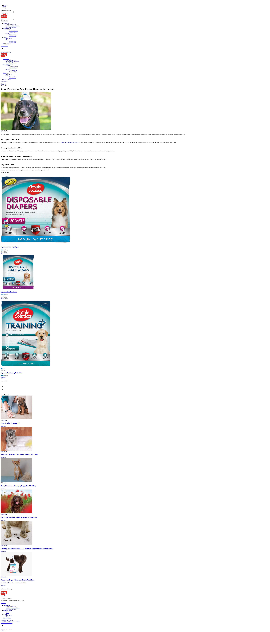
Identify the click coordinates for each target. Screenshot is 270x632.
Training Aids (9, 38)
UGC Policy (10, 620)
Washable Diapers (13, 32)
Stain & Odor (6, 23)
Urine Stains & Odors (11, 24)
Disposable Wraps (13, 34)
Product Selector (4, 46)
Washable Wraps (12, 36)
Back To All (3, 84)
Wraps (7, 33)
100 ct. (3, 370)
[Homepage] (4, 18)
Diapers (8, 29)
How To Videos (6, 43)
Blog (10, 52)
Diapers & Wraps (7, 28)
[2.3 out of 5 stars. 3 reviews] (135, 375)
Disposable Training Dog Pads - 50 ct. (11, 373)
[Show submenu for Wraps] (9, 69)
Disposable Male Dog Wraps (9, 292)
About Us (10, 623)
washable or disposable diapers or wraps (69, 142)
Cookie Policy (4, 621)
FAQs (7, 52)
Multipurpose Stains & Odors (12, 25)
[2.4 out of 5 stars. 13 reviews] (135, 250)
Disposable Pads (12, 41)
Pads (7, 39)
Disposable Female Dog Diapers (10, 247)
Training (5, 37)
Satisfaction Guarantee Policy (13, 621)
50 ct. (3, 368)
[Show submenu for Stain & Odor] (10, 59)
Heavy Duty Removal (11, 27)
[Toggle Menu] (1, 83)
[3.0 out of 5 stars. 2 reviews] (135, 294)
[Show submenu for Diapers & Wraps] (11, 64)
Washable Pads (12, 42)
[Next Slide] (2, 378)
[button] (136, 23)
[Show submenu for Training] (8, 73)
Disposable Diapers (13, 31)
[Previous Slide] (1, 378)
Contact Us (3, 52)
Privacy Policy (4, 620)
